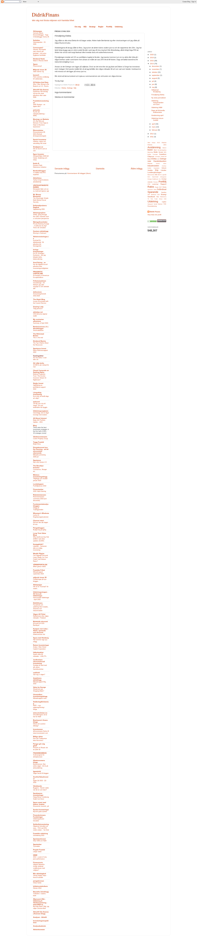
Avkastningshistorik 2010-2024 (39, 295)
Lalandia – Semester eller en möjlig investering (40, 548)
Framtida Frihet (39, 570)
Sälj (75, 88)
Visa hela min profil (154, 215)
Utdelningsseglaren (40, 411)
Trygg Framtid (38, 442)
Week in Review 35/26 (40, 61)
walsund (36, 402)
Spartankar (37, 844)
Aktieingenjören (39, 213)
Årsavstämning (152, 206)
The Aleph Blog (39, 299)
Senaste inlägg (62, 168)
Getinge (70, 88)
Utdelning (119, 27)
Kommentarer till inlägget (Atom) (79, 173)
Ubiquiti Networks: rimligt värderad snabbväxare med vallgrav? (39, 867)
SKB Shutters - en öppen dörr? (39, 105)
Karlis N (36, 163)
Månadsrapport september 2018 (38, 573)
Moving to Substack (39, 233)
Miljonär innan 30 (40, 70)
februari (155, 130)
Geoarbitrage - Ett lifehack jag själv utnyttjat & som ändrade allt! (41, 285)
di (165, 156)
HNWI (35, 855)
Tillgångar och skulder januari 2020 (40, 479)
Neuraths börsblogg (41, 892)
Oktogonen (163, 177)
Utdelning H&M (156, 107)
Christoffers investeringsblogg (40, 695)
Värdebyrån (37, 786)
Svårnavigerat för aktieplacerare (38, 756)
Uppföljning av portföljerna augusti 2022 (39, 387)
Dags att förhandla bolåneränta (158, 111)
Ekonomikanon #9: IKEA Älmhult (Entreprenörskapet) (39, 134)
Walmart (160, 204)
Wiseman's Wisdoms (41, 513)
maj (153, 87)
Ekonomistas (38, 130)
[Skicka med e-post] (85, 85)
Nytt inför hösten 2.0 (40, 462)
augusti (155, 78)
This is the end (38, 337)
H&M (149, 161)
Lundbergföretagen (154, 172)
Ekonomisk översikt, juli (41, 806)
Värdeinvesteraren (40, 437)
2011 (152, 137)
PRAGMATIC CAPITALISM (38, 272)
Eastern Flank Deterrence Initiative (39, 166)
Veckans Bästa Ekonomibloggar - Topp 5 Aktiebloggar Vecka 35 (41, 35)
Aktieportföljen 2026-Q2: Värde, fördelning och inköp (41, 158)
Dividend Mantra (39, 341)
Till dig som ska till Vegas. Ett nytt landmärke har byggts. (40, 405)
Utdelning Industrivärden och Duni (157, 102)
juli (153, 81)
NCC (149, 177)
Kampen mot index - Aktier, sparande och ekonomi (41, 630)
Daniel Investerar (39, 139)
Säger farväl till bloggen (41, 773)
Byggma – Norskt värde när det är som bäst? (41, 789)
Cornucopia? (38, 48)
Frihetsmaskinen (39, 281)
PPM (149, 184)
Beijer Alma (37, 444)
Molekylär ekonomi (40, 621)
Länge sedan (37, 851)
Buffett (149, 154)
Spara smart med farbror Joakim (39, 803)
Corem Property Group (40, 438)
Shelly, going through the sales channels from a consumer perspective (41, 216)
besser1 (36, 75)
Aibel (149, 142)
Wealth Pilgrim (38, 553)
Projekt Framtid (39, 850)
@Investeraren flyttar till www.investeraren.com (41, 732)
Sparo (35, 64)
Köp (156, 170)
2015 (152, 61)
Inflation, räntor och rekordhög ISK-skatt (39, 142)
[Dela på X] (90, 85)
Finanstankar (38, 489)
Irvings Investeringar (38, 250)
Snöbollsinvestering (41, 824)
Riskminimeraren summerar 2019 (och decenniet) (40, 498)
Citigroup (151, 156)
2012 (152, 134)
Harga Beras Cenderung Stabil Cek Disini (41, 798)
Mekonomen (151, 174)
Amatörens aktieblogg (37, 679)
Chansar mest (38, 520)
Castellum (162, 154)
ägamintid (37, 771)
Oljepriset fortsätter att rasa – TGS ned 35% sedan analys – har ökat (41, 828)
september (156, 75)
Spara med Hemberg (41, 638)
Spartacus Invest (39, 348)
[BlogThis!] (88, 85)
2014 (152, 64)
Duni (149, 159)
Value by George (39, 687)
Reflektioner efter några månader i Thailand (40, 617)
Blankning (150, 152)
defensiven (37, 292)
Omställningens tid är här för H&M (40, 715)
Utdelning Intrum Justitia (157, 119)
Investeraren (38, 729)
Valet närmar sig (38, 71)
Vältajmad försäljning (156, 91)
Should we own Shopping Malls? (38, 690)
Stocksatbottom (38, 330)
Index (164, 163)
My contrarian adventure (38, 320)
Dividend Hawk (39, 59)
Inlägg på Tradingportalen (38, 509)
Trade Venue (158, 199)
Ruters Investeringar (41, 645)
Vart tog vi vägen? (39, 674)
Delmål (163, 156)
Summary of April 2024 (40, 323)
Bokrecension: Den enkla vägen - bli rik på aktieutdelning (40, 766)
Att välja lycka (38, 363)
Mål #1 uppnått (162, 174)
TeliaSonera (163, 196)
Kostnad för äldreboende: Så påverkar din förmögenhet (38, 243)
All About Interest (40, 418)
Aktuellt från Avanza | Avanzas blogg (41, 913)
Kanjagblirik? (38, 544)
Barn (155, 150)
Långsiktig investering (37, 393)
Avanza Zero (157, 145)
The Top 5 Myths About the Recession (40, 344)
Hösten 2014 (37, 888)
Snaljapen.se (38, 147)
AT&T (158, 142)
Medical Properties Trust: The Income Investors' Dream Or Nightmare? (39, 377)
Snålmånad (161, 189)
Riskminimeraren (39, 495)
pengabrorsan (38, 881)
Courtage (157, 156)
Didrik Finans (155, 212)
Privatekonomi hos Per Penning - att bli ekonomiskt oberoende (40, 450)
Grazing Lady (38, 307)
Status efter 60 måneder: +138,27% (39, 655)
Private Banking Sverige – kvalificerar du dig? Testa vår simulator (41, 225)
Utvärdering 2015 (38, 835)
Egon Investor (38, 154)
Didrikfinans (38, 603)
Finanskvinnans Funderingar (39, 816)
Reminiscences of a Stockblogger (40, 327)
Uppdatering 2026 (39, 209)
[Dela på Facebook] (92, 85)
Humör (158, 163)
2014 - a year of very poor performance (40, 858)
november (156, 69)
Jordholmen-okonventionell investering (39, 661)
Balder (150, 150)
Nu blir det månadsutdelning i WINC (39, 113)
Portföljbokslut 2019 (39, 486)
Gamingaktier (38, 356)
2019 (152, 57)
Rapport (163, 184)
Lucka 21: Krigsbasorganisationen (40, 516)
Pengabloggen (38, 528)
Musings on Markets (41, 119)
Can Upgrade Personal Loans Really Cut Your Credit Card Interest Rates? (40, 558)
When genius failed (39, 566)
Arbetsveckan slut (39, 634)
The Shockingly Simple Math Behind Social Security (40, 200)
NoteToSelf (155, 177)
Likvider (163, 170)
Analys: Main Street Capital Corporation (39, 648)
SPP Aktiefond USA (154, 194)
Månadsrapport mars (40, 698)
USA (165, 199)
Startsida (100, 168)
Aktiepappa (37, 31)
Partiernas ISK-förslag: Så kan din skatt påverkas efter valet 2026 (40, 94)
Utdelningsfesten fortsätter (38, 820)
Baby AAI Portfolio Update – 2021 (39, 421)
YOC (164, 204)
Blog (35, 425)
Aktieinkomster (39, 929)
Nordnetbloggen (39, 171)
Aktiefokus (37, 178)
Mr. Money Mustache (37, 195)
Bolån (156, 152)
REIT (160, 187)
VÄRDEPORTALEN (40, 565)
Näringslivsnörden (40, 222)
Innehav (164, 166)
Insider (149, 168)
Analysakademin (39, 926)
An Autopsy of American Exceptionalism (41, 276)
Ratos (151, 186)
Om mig (78, 27)
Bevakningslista (162, 150)
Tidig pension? (38, 308)
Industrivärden (153, 166)
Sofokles (36, 40)
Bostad (161, 152)
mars (154, 127)
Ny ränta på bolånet (158, 98)
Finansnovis (38, 862)
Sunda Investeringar (41, 810)
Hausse (150, 163)
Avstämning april (157, 115)
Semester (150, 189)
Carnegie (155, 154)
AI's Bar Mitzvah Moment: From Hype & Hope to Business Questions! (40, 124)
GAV (158, 159)
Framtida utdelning (40, 833)
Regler (100, 27)
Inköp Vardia (37, 883)
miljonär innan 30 (40, 577)
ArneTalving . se (39, 262)
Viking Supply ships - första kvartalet (40, 876)
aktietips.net (38, 312)
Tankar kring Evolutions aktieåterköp (41, 181)
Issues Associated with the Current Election (40, 302)
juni (153, 84)
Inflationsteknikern (40, 886)
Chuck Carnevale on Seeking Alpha (41, 371)
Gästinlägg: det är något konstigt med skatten (41, 414)
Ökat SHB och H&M (39, 841)
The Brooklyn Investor (38, 466)
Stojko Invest (38, 383)
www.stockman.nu (40, 713)
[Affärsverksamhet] (152, 222)
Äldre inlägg (136, 168)
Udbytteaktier (38, 652)
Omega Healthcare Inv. (154, 179)
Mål (85, 27)
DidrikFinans (45, 14)
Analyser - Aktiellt (40, 917)
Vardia (155, 204)
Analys (154, 142)
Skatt (155, 189)
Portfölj (109, 27)
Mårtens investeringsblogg (40, 476)
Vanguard (150, 204)
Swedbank (151, 197)
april (153, 124)
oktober (155, 72)
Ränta (164, 187)
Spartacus (37, 460)
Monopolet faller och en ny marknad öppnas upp (41, 190)
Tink (151, 199)
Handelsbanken (159, 161)
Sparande (153, 192)
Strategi (92, 27)
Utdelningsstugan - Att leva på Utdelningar (40, 594)
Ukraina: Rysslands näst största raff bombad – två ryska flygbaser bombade (39, 52)
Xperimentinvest (39, 839)
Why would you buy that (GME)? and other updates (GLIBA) (41, 539)
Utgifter (164, 202)
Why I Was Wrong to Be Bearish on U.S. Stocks (41, 85)
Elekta (64, 88)
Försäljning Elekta (157, 95)
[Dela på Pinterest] (94, 85)
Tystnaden (36, 846)
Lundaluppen (38, 484)
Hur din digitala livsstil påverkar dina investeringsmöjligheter (40, 266)
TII (148, 199)
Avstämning (154, 147)
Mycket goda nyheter (40, 811)
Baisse (164, 147)
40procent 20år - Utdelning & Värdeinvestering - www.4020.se (40, 901)
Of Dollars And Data (40, 82)
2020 (152, 54)
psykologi (155, 184)
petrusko (36, 110)
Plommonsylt (37, 66)
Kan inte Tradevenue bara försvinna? (40, 739)
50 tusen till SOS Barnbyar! (38, 624)
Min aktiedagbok (39, 873)
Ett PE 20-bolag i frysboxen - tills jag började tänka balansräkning (39, 256)
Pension (155, 182)
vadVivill (36, 673)
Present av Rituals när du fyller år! (40, 748)
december (156, 66)
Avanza (164, 142)
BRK (165, 152)
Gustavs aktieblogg (40, 231)
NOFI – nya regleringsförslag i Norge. (39, 707)
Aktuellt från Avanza (41, 90)
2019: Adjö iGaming (39, 491)
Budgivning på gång (39, 530)
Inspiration (156, 168)
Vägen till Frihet (39, 614)
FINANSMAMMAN (40, 753)
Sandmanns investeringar (38, 794)
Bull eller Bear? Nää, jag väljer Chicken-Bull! (41, 907)
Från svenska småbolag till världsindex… (41, 78)
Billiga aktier (38, 736)
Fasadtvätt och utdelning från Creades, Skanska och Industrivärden (40, 607)
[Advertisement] (98, 159)
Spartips (163, 192)
